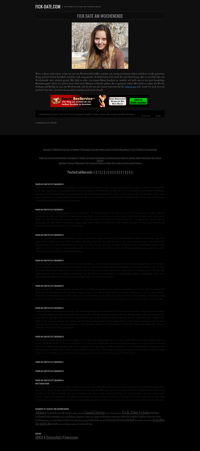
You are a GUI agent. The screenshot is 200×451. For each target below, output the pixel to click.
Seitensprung (41, 420)
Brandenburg (101, 157)
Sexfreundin (110, 420)
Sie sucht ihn (43, 423)
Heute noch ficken (102, 416)
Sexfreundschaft (125, 420)
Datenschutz (54, 437)
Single (55, 423)
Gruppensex (80, 416)
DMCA (39, 437)
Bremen (91, 157)
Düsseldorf (47, 149)
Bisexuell (50, 413)
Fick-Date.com (47, 6)
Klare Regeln (111, 114)
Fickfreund (40, 416)
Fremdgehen (70, 416)
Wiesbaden (86, 149)
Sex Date (74, 420)
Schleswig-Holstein (47, 157)
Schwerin (141, 149)
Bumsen (80, 413)
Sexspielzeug (139, 420)
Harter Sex (89, 416)
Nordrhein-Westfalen (151, 157)
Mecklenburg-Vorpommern (67, 157)
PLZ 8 (70, 114)
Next (158, 115)
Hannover (76, 149)
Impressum (71, 437)
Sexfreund (93, 420)
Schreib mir (130, 86)
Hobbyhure (115, 416)
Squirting (61, 424)
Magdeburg (124, 149)
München (57, 149)
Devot (107, 413)
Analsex (96, 114)
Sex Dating (83, 420)
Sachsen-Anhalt (134, 157)
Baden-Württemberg (114, 163)
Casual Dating (94, 412)
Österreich (129, 163)
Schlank (158, 417)
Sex (50, 420)
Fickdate (145, 412)
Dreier (112, 413)
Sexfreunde (101, 420)
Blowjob (66, 412)
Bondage (74, 413)
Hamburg (83, 157)
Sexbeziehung (57, 420)
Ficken (102, 114)
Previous (146, 115)
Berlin (124, 157)
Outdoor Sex (144, 416)
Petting (153, 417)
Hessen (71, 163)
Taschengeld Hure (86, 424)
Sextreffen (88, 114)
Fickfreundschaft (52, 416)
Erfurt (133, 149)
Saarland (94, 163)
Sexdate (66, 420)
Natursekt (125, 416)
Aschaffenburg (45, 114)
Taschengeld (74, 424)
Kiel (108, 149)
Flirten (62, 417)
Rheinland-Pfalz (82, 163)
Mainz (102, 149)
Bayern (55, 114)
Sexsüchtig (148, 420)
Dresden (95, 149)
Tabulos (67, 424)
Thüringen (62, 163)
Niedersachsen (114, 157)
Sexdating (78, 114)
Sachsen (100, 160)
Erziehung (118, 413)
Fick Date (63, 114)
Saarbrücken (152, 149)
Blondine (57, 413)
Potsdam (114, 149)
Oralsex (134, 416)
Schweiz (138, 163)
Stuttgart (67, 149)
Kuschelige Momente (126, 114)
